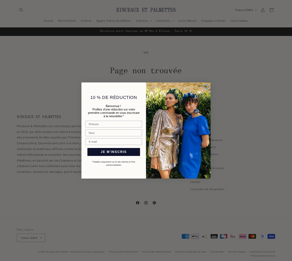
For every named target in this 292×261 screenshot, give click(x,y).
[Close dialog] (206, 86)
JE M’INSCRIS (114, 152)
